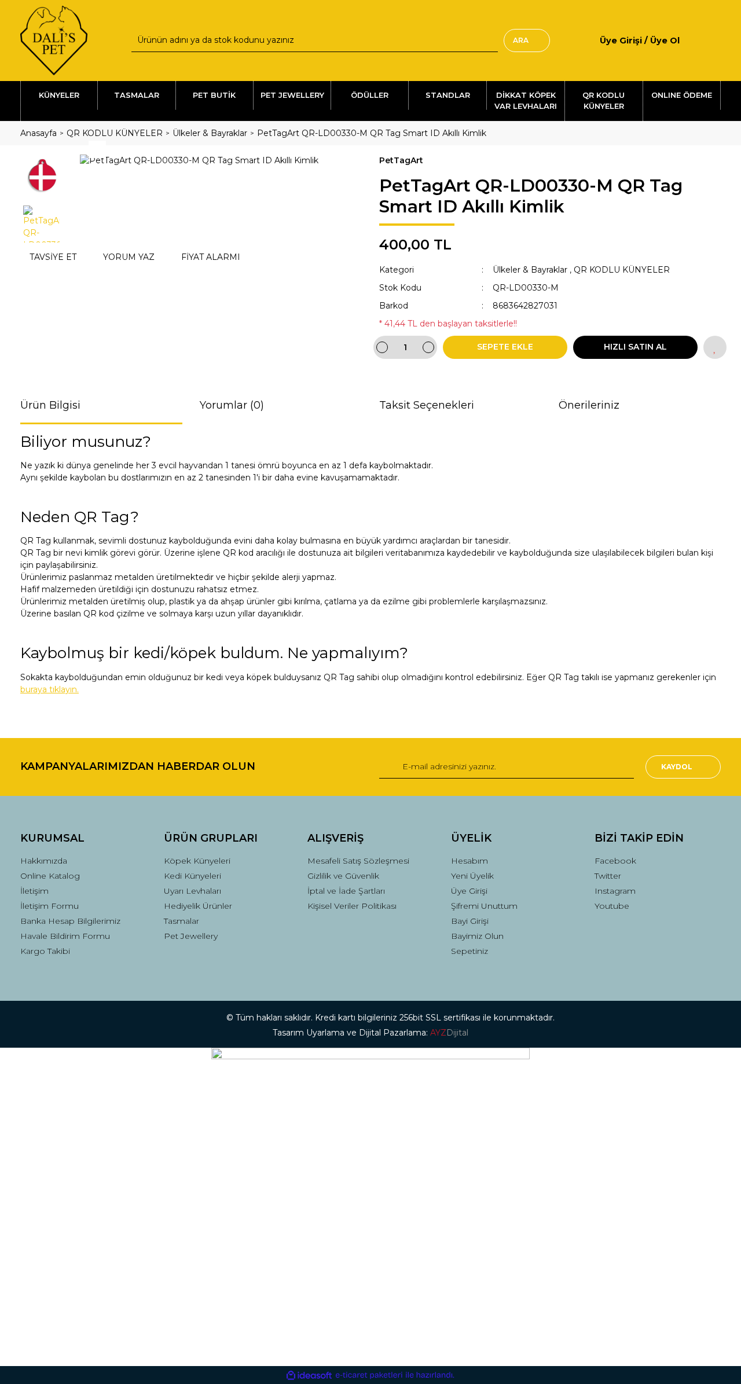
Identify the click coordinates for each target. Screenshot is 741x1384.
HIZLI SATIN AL (635, 347)
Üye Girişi (469, 891)
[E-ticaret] (369, 1375)
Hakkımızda (43, 861)
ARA (521, 40)
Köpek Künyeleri (197, 861)
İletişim (34, 891)
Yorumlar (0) (232, 405)
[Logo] (53, 40)
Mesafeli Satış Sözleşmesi (358, 861)
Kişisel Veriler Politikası (352, 906)
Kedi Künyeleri (192, 876)
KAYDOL (676, 766)
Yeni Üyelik (472, 876)
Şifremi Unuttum (484, 906)
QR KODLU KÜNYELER (622, 270)
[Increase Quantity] (428, 347)
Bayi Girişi (470, 921)
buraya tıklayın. (49, 689)
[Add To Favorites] (715, 347)
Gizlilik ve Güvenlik (343, 876)
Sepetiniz (469, 951)
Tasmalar (181, 921)
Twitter (608, 876)
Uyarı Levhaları (192, 891)
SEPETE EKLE (505, 347)
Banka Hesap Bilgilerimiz (70, 921)
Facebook (615, 861)
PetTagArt (401, 160)
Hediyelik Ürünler (198, 906)
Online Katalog (50, 876)
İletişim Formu (49, 906)
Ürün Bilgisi (50, 405)
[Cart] (716, 40)
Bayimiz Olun (477, 936)
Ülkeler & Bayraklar (530, 270)
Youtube (612, 906)
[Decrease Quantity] (382, 347)
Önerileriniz (589, 405)
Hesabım (469, 861)
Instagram (615, 891)
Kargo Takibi (45, 951)
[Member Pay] (689, 40)
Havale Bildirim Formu (65, 936)
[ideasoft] (309, 1375)
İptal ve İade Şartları (346, 891)
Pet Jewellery (191, 936)
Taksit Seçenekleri (426, 405)
